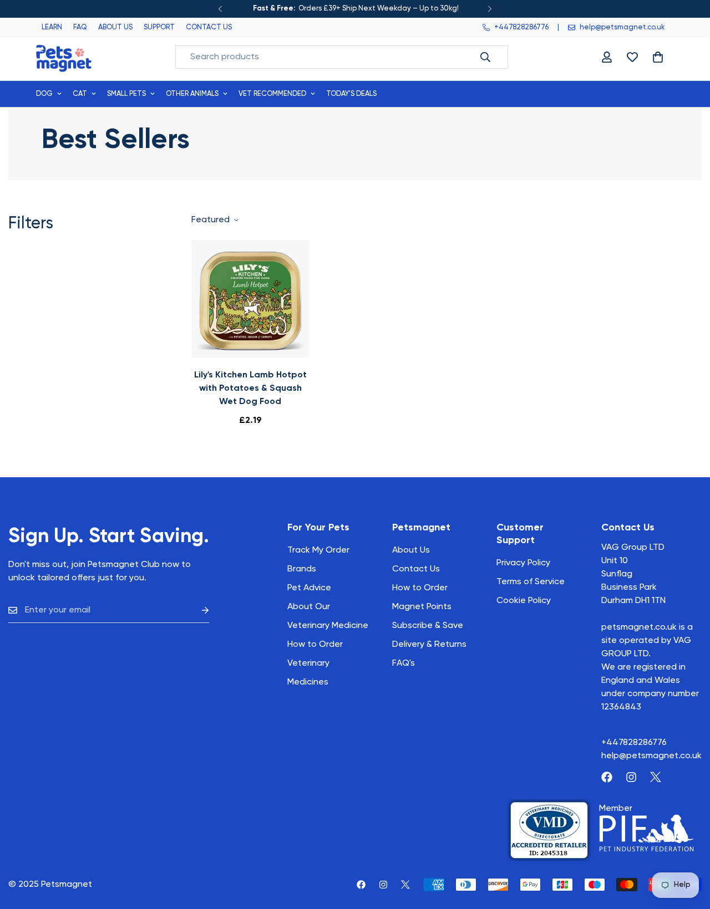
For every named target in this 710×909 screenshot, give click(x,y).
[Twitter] (655, 777)
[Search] (485, 57)
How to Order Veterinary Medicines (315, 663)
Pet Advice (309, 588)
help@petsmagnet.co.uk (651, 756)
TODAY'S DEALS (351, 94)
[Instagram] (631, 777)
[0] (658, 57)
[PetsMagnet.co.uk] (64, 57)
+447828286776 (634, 742)
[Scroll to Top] (688, 848)
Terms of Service (530, 582)
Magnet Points (422, 606)
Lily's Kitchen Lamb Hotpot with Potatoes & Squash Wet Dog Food (250, 388)
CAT (80, 94)
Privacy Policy (523, 563)
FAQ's (403, 663)
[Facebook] (606, 777)
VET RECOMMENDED (272, 94)
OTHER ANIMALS (192, 94)
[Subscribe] (196, 610)
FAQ (80, 27)
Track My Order (318, 550)
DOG (44, 94)
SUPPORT (159, 27)
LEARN (52, 27)
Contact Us (416, 569)
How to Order (420, 588)
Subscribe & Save (427, 625)
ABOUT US (115, 27)
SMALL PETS (126, 94)
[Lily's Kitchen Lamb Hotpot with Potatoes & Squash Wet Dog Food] (250, 299)
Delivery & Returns (429, 644)
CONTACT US (209, 27)
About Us (411, 550)
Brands (301, 569)
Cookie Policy (523, 600)
